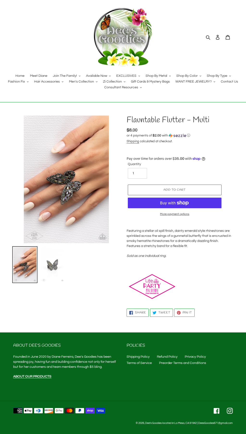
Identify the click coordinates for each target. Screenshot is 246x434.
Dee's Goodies (153, 423)
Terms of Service (139, 363)
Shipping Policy (138, 356)
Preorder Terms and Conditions (182, 363)
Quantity (134, 164)
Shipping (133, 141)
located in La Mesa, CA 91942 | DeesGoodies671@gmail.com (197, 423)
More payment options (174, 214)
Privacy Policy (195, 356)
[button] (158, 135)
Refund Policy (167, 356)
